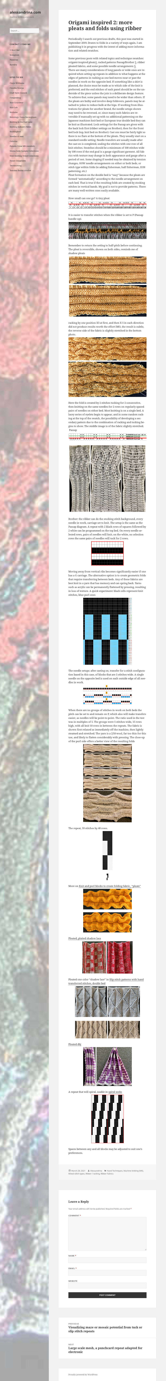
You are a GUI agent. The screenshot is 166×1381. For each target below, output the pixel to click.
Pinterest (14, 59)
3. (135, 66)
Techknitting (15, 165)
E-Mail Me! (15, 50)
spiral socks (115, 1091)
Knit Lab (14, 107)
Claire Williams (17, 83)
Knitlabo (14, 112)
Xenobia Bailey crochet (20, 170)
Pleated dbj (74, 1044)
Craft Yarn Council (18, 92)
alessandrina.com (25, 12)
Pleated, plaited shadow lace (84, 938)
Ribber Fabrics (107, 1173)
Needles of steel (17, 136)
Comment (74, 1215)
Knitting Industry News (20, 127)
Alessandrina (96, 1170)
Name (72, 1255)
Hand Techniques (115, 1170)
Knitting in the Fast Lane (21, 122)
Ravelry (13, 64)
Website (72, 1281)
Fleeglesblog (15, 97)
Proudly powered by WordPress (82, 1374)
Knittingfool (15, 131)
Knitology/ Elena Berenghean (23, 117)
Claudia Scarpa (17, 88)
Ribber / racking (93, 1173)
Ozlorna (13, 141)
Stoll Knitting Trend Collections (24, 155)
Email (72, 1268)
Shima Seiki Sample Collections (24, 151)
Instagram (14, 55)
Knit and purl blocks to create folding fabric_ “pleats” (110, 886)
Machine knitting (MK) (133, 1170)
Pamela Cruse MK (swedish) (22, 146)
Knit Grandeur (16, 102)
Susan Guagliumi (18, 160)
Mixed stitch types (76, 1173)
